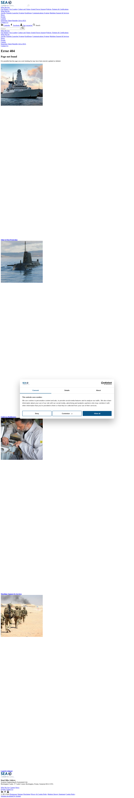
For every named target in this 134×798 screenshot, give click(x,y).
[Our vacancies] (8, 792)
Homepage (13, 794)
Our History (5, 9)
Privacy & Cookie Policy (39, 794)
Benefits (15, 20)
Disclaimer (26, 794)
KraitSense (28, 13)
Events (3, 17)
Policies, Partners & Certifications (57, 9)
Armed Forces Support (38, 9)
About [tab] (98, 390)
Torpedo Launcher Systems (15, 13)
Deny (37, 413)
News (3, 15)
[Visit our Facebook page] (5, 792)
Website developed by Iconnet (11, 796)
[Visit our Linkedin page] (2, 792)
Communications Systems (40, 13)
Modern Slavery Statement (56, 794)
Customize (66, 413)
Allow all (97, 413)
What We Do (5, 11)
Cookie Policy (70, 794)
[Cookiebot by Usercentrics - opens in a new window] (102, 383)
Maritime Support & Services (59, 13)
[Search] (23, 28)
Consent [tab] (35, 390)
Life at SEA (22, 20)
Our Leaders (13, 9)
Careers (3, 19)
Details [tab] (67, 390)
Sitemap (20, 794)
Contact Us (4, 22)
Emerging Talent (6, 20)
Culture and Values (24, 9)
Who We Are (5, 7)
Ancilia (3, 13)
